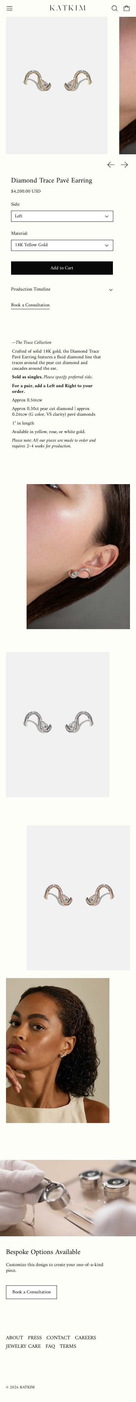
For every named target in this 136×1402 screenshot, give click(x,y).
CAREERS (85, 1337)
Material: (19, 234)
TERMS (68, 1346)
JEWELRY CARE (23, 1346)
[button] (114, 8)
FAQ (50, 1346)
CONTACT (58, 1337)
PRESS (35, 1337)
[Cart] (126, 8)
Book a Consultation (30, 305)
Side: (15, 204)
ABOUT (14, 1337)
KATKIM (27, 1387)
